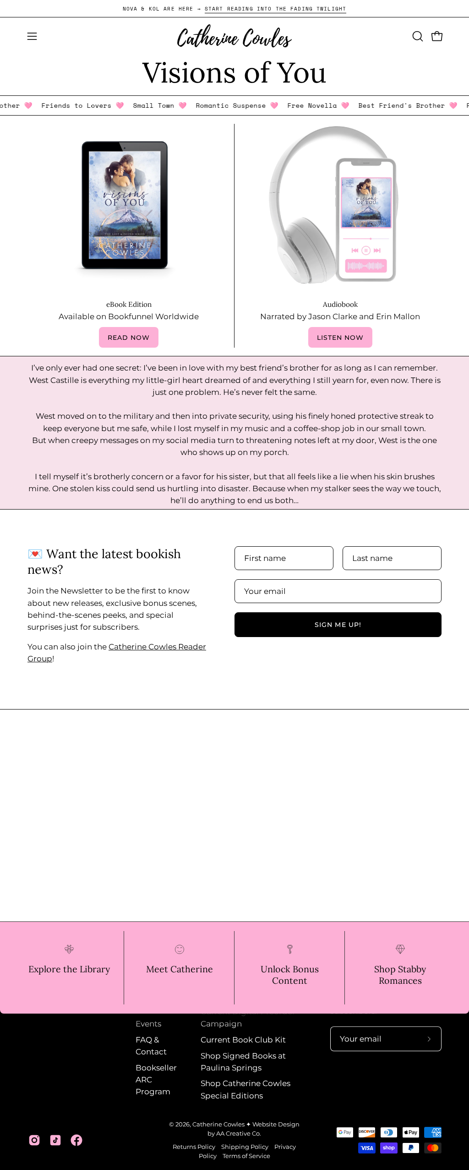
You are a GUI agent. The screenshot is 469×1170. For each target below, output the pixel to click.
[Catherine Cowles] (234, 36)
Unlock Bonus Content (290, 974)
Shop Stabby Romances (400, 974)
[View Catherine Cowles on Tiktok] (55, 1140)
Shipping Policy (244, 1146)
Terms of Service (246, 1156)
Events (148, 1024)
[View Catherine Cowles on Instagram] (34, 1140)
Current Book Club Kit (243, 1039)
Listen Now (340, 337)
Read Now (129, 337)
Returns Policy (194, 1146)
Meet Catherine (179, 969)
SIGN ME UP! (338, 625)
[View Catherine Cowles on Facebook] (76, 1140)
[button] (416, 36)
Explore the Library (69, 969)
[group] (234, 8)
